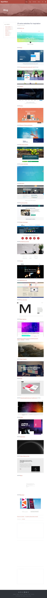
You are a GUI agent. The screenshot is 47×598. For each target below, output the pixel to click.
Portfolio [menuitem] (34, 1)
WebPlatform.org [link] (23, 280)
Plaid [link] (21, 47)
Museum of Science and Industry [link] (26, 125)
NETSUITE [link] (22, 183)
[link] (4, 2)
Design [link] (23, 519)
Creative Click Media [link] (24, 164)
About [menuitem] (39, 1)
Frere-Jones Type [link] (23, 299)
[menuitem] (19, 592)
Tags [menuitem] (30, 1)
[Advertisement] (30, 530)
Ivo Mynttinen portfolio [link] (24, 241)
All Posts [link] (7, 24)
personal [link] (7, 34)
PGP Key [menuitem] (32, 594)
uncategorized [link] (8, 29)
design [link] (6, 30)
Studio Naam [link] (22, 436)
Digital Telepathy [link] (23, 359)
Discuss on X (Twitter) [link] (20, 516)
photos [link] (6, 31)
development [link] (8, 26)
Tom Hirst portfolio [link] (23, 202)
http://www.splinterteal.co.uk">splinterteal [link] (28, 397)
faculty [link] (21, 260)
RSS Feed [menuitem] (26, 594)
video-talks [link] (7, 32)
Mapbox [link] (21, 86)
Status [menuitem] (29, 594)
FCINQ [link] (21, 417)
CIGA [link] (21, 378)
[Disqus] (30, 553)
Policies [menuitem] (18, 594)
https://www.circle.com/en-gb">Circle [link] (27, 67)
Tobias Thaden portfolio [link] (24, 456)
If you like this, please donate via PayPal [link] (31, 516)
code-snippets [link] (8, 27)
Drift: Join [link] (22, 28)
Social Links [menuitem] (22, 594)
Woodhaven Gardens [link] (24, 144)
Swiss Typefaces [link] (23, 319)
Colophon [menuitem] (14, 594)
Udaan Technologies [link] (24, 222)
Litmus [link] (21, 105)
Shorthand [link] (22, 494)
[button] (42, 2)
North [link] (21, 475)
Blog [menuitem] (26, 1)
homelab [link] (7, 35)
